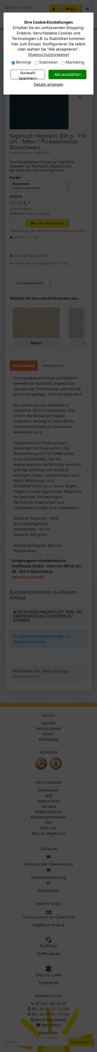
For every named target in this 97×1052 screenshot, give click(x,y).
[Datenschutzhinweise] (48, 54)
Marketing (75, 62)
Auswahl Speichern (28, 74)
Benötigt (23, 62)
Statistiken (48, 62)
